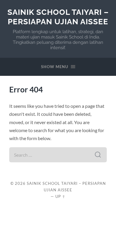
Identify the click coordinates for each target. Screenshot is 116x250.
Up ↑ (60, 196)
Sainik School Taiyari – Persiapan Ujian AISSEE (58, 16)
